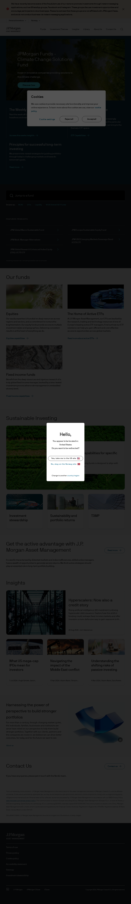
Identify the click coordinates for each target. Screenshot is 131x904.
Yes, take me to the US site (63, 458)
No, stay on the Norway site (64, 464)
